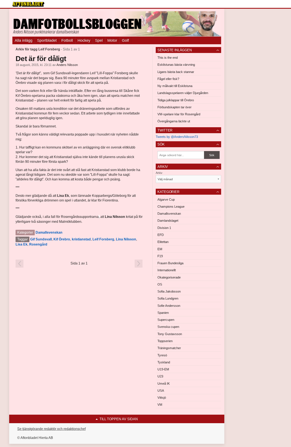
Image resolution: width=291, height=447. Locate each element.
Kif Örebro (61, 239)
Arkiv (159, 172)
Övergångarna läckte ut (173, 121)
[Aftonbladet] (28, 4)
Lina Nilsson (126, 239)
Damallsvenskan (49, 232)
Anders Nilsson (67, 65)
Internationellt (166, 270)
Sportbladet (47, 40)
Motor (112, 40)
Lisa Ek (21, 244)
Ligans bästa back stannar (175, 72)
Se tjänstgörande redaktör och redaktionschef (51, 429)
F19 (160, 256)
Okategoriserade (169, 277)
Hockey (84, 40)
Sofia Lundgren (167, 298)
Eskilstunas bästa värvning (176, 64)
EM (159, 249)
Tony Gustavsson (169, 334)
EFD (160, 235)
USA (160, 390)
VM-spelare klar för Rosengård (178, 114)
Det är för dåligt (41, 58)
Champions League (170, 206)
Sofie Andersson (168, 305)
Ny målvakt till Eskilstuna (174, 86)
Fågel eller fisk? (168, 79)
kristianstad (81, 239)
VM (159, 404)
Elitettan (163, 242)
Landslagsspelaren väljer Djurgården (182, 93)
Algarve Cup (166, 199)
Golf (125, 40)
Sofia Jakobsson (169, 291)
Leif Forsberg (103, 239)
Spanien (163, 312)
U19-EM (163, 369)
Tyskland (163, 362)
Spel (99, 40)
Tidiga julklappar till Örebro (175, 100)
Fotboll (67, 40)
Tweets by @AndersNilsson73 (177, 137)
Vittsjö (161, 397)
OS (159, 284)
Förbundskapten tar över (174, 107)
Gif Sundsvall (41, 239)
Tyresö (162, 355)
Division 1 (164, 228)
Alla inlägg (23, 40)
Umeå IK (163, 383)
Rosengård (38, 244)
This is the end (167, 57)
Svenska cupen (168, 326)
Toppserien (165, 341)
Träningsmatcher (169, 348)
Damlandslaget (167, 220)
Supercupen (165, 319)
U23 (160, 376)
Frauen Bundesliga (170, 263)
